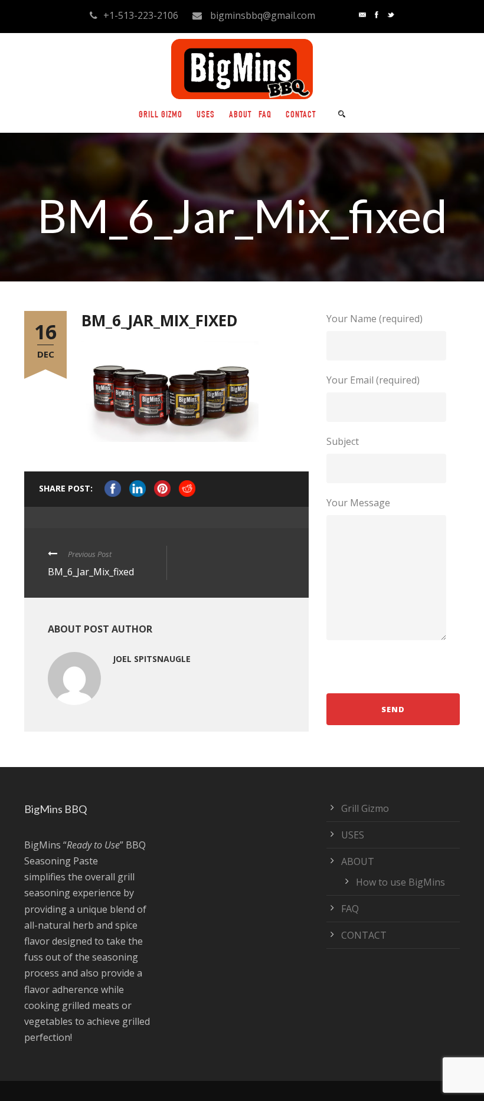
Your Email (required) (373, 379)
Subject (342, 441)
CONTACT (301, 115)
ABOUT (240, 115)
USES (206, 115)
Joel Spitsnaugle (152, 658)
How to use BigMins (400, 882)
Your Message (358, 502)
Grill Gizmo (160, 115)
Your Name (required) (374, 318)
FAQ (265, 115)
